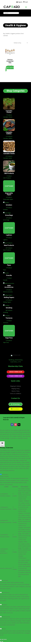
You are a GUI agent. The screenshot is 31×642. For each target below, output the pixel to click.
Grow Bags (9, 215)
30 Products (9, 248)
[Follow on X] (19, 424)
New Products (9, 245)
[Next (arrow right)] (2, 641)
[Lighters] (9, 233)
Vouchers (16, 409)
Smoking (9, 308)
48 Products (9, 310)
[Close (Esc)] (6, 639)
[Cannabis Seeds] (9, 152)
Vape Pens (9, 338)
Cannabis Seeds (9, 153)
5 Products (9, 290)
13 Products (9, 136)
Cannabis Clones (9, 111)
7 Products (9, 115)
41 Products (9, 156)
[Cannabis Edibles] (9, 130)
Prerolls (9, 275)
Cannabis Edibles (9, 133)
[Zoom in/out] (0, 639)
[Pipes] (9, 263)
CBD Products (9, 173)
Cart (26, 2)
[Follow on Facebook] (12, 424)
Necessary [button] (3, 472)
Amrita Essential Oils (10, 61)
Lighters (9, 235)
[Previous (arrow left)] (0, 641)
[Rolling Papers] (7, 296)
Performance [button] (3, 590)
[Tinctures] (6, 316)
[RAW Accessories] (8, 284)
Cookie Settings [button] (4, 440)
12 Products (9, 300)
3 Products (9, 268)
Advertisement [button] (4, 615)
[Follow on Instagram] (15, 424)
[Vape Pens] (9, 336)
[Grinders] (6, 203)
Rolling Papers (9, 297)
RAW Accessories (9, 286)
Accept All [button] (12, 440)
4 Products (9, 197)
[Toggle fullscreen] (2, 639)
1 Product (9, 176)
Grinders (9, 205)
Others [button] (2, 627)
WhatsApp (16, 404)
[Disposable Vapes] (9, 191)
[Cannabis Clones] (9, 109)
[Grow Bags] (7, 213)
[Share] (4, 639)
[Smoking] (6, 306)
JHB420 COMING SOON (15, 372)
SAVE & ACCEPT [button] (4, 637)
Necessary (5, 474)
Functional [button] (3, 578)
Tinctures (9, 318)
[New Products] (7, 243)
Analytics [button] (2, 602)
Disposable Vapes (9, 193)
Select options (10, 67)
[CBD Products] (9, 171)
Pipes (9, 265)
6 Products (9, 340)
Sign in (20, 2)
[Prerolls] (6, 273)
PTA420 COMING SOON (15, 376)
